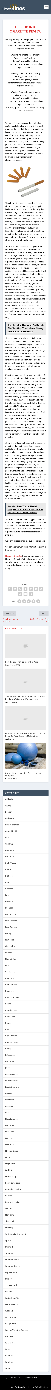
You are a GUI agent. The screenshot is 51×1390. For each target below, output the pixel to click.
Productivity (10, 1176)
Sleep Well (9, 1221)
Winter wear (10, 1343)
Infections (10, 1055)
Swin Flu (9, 1279)
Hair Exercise (11, 984)
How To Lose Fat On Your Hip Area (21, 662)
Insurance (9, 1061)
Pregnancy (10, 1163)
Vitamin (9, 1291)
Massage (9, 1106)
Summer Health (12, 1266)
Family (8, 933)
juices (7, 1067)
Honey (8, 1048)
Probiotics (9, 1170)
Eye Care (9, 908)
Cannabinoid (11, 831)
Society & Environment (15, 1234)
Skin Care (9, 1215)
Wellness (9, 1336)
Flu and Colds (11, 959)
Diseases (9, 888)
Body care (9, 818)
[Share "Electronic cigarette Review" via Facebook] (9, 588)
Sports (8, 1240)
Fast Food (9, 940)
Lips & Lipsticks (12, 1087)
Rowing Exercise (12, 1202)
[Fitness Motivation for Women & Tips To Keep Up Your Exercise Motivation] (25, 718)
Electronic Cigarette (13, 556)
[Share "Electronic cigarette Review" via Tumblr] (25, 588)
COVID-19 (9, 850)
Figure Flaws (10, 946)
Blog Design (15, 1387)
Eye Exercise (10, 914)
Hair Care (9, 978)
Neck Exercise (11, 1119)
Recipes (8, 1195)
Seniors (8, 1208)
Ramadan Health (13, 1189)
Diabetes (9, 876)
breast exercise (12, 824)
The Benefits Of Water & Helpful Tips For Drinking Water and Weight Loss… (25, 697)
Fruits (7, 965)
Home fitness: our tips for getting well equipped (24, 774)
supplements (11, 1272)
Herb (7, 1029)
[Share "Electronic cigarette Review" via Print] (30, 594)
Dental (8, 869)
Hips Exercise (11, 1035)
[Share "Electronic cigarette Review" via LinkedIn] (36, 588)
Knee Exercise (11, 1074)
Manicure (9, 1099)
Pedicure (9, 1138)
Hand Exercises (12, 997)
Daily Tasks (10, 863)
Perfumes (9, 1144)
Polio (7, 1157)
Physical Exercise (12, 1151)
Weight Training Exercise (16, 1330)
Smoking (40, 107)
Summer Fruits (12, 1259)
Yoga (7, 1368)
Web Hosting (28, 1387)
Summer (9, 1253)
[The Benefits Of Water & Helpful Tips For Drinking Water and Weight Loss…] (25, 681)
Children (9, 844)
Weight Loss (10, 1323)
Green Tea (10, 972)
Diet (7, 882)
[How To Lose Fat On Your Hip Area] (25, 646)
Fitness (8, 952)
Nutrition (9, 1125)
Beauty (8, 812)
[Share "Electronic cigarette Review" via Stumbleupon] (20, 594)
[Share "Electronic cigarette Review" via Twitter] (15, 588)
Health (32, 107)
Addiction (9, 799)
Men (7, 1112)
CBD (7, 837)
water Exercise (11, 1304)
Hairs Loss (9, 991)
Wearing (9, 1311)
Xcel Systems (43, 1387)
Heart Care (10, 1016)
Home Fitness (11, 1042)
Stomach (9, 1247)
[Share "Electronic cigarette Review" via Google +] (20, 588)
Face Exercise (11, 920)
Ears (7, 895)
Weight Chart (11, 1317)
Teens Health (11, 1285)
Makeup (9, 1093)
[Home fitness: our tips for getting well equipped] (25, 756)
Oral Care (9, 1131)
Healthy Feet (11, 1010)
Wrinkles (9, 1362)
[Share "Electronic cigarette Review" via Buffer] (41, 588)
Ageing (8, 805)
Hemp (8, 1023)
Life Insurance (11, 1080)
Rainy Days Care (12, 1183)
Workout (9, 1355)
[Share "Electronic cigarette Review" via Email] (25, 594)
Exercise (9, 901)
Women (8, 1349)
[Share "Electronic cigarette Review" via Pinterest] (30, 588)
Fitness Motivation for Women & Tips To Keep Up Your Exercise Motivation (25, 734)
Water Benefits (12, 1298)
